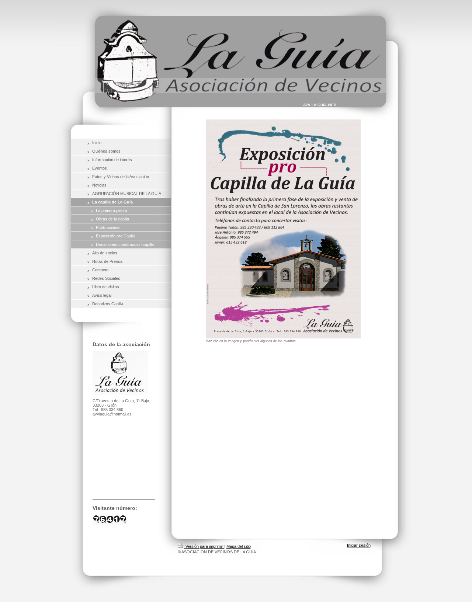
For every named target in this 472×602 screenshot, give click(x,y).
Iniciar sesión (359, 545)
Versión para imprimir (204, 546)
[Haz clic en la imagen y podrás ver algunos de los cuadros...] (283, 228)
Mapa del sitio (238, 546)
